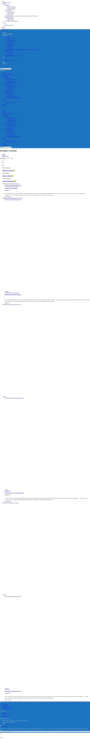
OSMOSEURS (7, 5)
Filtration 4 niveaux (10, 19)
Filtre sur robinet (10, 14)
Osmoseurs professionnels (12, 81)
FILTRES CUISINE (8, 10)
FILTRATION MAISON (9, 17)
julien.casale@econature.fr (10, 723)
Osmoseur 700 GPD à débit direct (11, 188)
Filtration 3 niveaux (10, 18)
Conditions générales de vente (7, 708)
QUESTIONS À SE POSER (6, 2)
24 (2, 163)
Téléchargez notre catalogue (9, 25)
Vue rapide (17, 183)
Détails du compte (5, 716)
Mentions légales (5, 705)
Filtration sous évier (10, 13)
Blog (5, 23)
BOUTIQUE (4, 76)
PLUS (3, 22)
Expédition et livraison (6, 707)
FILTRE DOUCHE (8, 91)
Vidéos (3, 26)
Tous (3, 165)
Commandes (4, 713)
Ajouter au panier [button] (8, 196)
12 (2, 162)
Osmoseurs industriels (11, 9)
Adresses (3, 714)
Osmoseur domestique (11, 86)
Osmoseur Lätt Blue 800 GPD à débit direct (13, 294)
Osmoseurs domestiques (11, 6)
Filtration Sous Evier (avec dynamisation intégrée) (14, 493)
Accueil (3, 1)
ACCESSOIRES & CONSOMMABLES (11, 21)
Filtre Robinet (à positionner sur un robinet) (13, 691)
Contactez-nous (5, 704)
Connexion (4, 27)
